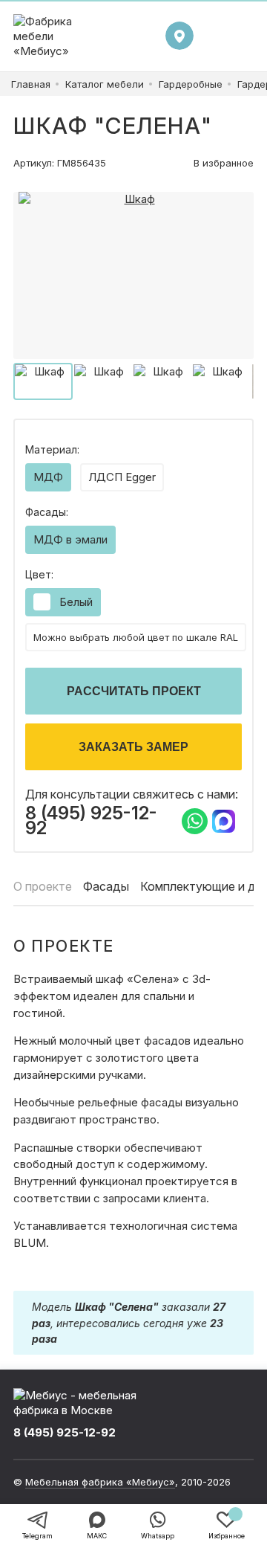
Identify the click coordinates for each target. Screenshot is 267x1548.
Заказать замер (133, 747)
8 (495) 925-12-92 (91, 821)
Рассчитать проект (134, 691)
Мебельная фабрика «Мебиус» (100, 1482)
